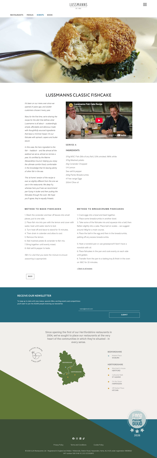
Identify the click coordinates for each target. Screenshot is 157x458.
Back (30, 276)
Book (50, 15)
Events (40, 15)
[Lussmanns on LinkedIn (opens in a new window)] (80, 438)
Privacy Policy (58, 445)
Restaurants (16, 15)
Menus (30, 15)
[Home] (78, 8)
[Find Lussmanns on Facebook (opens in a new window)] (73, 438)
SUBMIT (124, 315)
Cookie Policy (98, 445)
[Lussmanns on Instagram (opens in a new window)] (77, 438)
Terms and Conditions (78, 445)
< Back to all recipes (84, 268)
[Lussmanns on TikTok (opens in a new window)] (84, 438)
